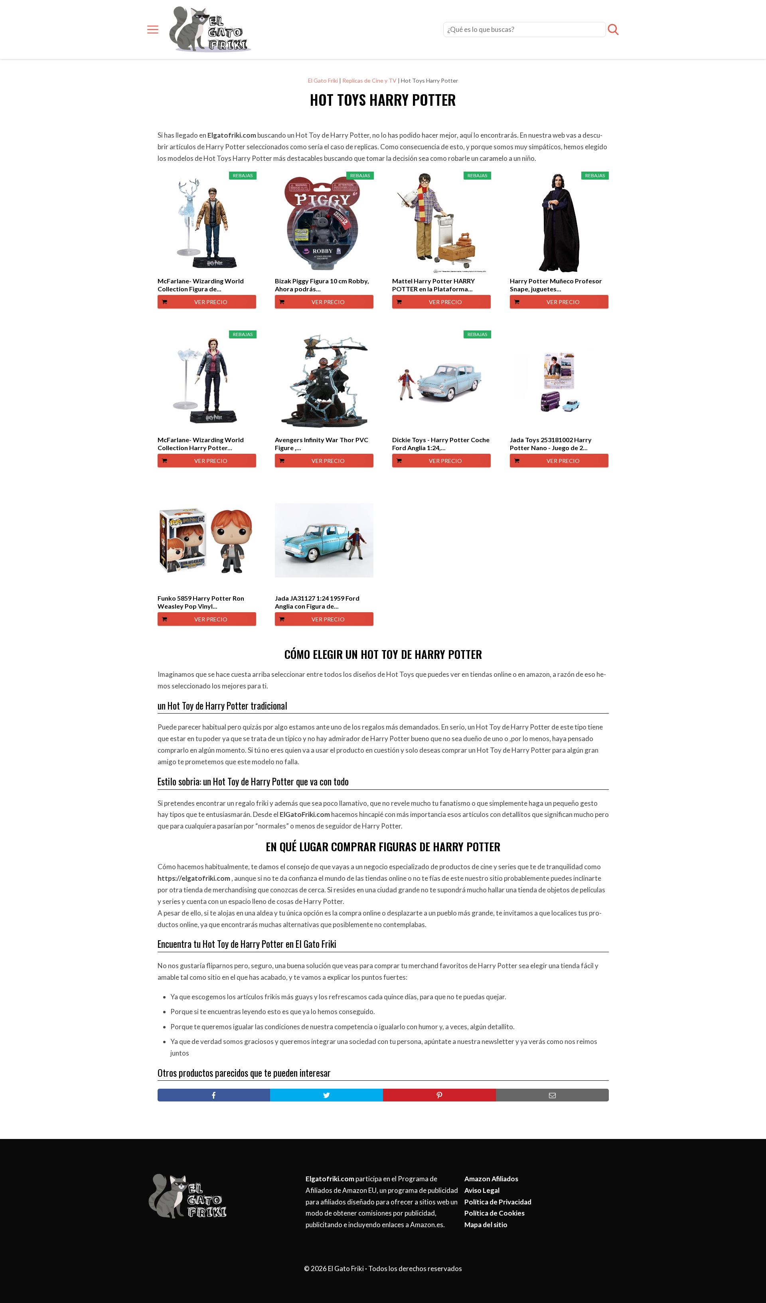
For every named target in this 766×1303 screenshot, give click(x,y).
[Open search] (613, 29)
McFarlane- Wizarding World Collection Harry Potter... (201, 443)
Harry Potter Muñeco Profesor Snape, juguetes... (556, 285)
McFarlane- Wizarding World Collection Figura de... (201, 285)
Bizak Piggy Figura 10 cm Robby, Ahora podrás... (322, 285)
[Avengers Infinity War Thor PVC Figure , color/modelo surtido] (324, 382)
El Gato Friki (323, 80)
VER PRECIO (210, 302)
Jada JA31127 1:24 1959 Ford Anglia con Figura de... (317, 602)
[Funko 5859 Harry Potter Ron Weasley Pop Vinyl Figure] (207, 540)
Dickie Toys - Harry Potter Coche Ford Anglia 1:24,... (441, 443)
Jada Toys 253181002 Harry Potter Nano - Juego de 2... (551, 443)
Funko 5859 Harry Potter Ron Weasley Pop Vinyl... (201, 602)
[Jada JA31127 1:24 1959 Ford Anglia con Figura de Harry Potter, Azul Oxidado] (324, 540)
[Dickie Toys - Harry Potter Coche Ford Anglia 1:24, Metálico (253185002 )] (441, 382)
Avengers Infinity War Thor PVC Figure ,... (321, 443)
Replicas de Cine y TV (369, 80)
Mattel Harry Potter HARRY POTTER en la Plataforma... (433, 285)
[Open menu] (152, 29)
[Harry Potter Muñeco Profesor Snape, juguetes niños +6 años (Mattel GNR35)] (559, 223)
